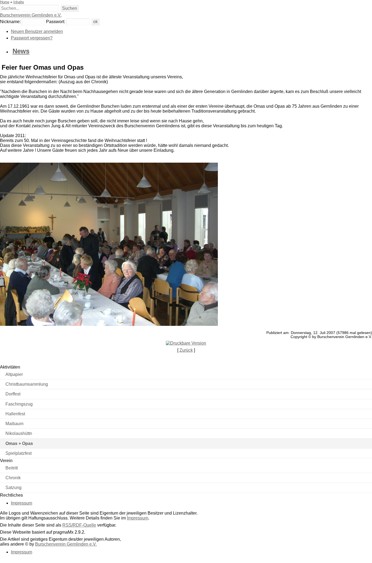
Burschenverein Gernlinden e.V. (31, 15)
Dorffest (12, 394)
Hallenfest (15, 414)
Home (4, 2)
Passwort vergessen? (32, 38)
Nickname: (10, 21)
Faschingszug (19, 404)
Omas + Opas (19, 443)
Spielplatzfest (18, 453)
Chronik (13, 477)
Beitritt (11, 468)
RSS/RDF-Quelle (79, 525)
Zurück (186, 350)
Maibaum (14, 423)
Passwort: (55, 21)
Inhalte (18, 2)
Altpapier (14, 374)
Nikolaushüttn (18, 433)
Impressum (21, 503)
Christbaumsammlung (26, 384)
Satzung (13, 487)
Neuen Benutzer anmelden (37, 31)
